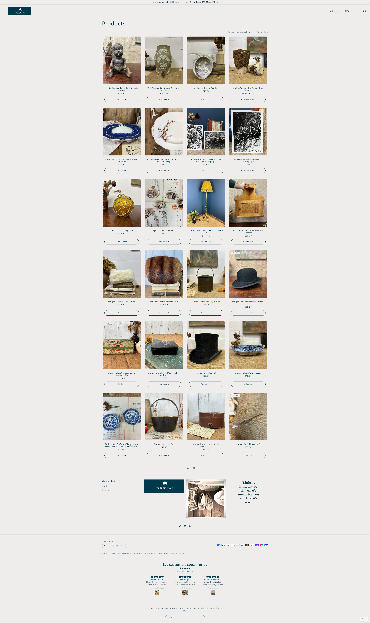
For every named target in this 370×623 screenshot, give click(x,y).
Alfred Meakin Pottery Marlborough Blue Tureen (121, 160)
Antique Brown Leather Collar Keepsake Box (206, 445)
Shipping (105, 490)
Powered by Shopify (124, 554)
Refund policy (137, 553)
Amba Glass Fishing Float (121, 231)
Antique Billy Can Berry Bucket (206, 302)
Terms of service (150, 553)
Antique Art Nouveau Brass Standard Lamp (206, 232)
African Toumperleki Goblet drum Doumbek (248, 89)
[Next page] (200, 468)
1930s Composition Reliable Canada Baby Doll (121, 89)
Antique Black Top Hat (206, 373)
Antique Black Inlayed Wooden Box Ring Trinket (164, 374)
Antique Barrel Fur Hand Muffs (122, 302)
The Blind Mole (113, 554)
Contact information (177, 553)
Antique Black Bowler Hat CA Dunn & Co (248, 303)
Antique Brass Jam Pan (164, 444)
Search (104, 486)
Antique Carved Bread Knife (248, 444)
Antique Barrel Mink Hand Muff (164, 302)
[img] (185, 568)
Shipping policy (163, 553)
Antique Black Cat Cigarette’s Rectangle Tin (121, 374)
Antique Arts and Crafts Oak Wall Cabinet (248, 232)
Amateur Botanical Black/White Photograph (248, 160)
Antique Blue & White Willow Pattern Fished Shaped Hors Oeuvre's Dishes (121, 445)
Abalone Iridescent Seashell (206, 88)
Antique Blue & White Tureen (248, 373)
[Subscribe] (202, 617)
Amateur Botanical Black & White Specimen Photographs (206, 160)
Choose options (248, 99)
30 (194, 468)
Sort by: (231, 32)
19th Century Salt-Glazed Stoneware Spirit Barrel (164, 89)
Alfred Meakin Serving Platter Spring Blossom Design (164, 160)
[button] (4, 11)
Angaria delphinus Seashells (164, 231)
